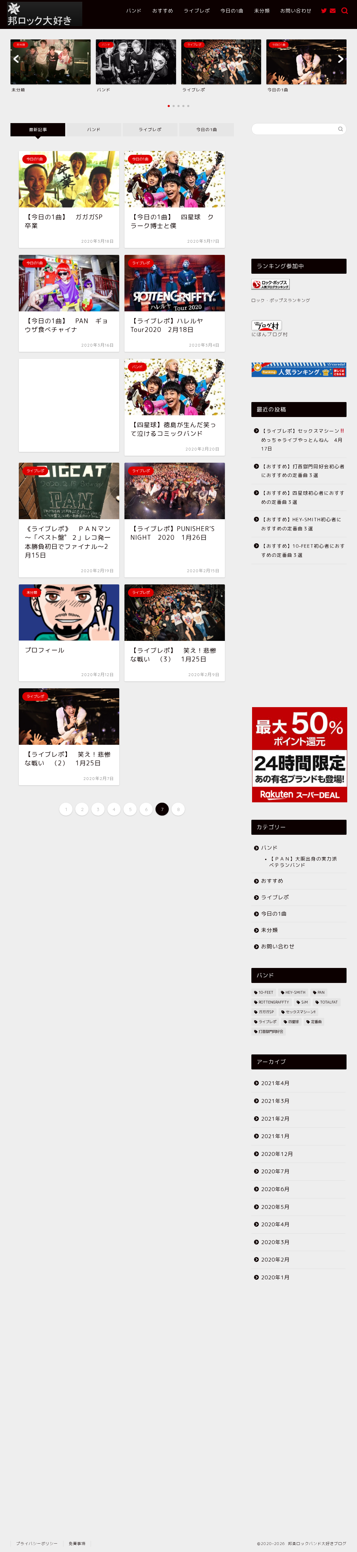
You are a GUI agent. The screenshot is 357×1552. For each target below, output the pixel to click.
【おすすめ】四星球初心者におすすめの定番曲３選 (303, 497)
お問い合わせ (296, 11)
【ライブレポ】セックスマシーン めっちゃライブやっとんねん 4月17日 (303, 439)
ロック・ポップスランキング (280, 300)
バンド (134, 11)
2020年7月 (275, 1171)
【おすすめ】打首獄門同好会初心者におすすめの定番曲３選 (303, 471)
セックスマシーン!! (301, 1011)
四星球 (293, 1021)
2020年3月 (275, 1242)
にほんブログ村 (269, 334)
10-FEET (266, 992)
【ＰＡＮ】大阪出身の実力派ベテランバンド (303, 861)
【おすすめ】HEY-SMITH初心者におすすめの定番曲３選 (301, 524)
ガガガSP (266, 1011)
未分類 (262, 11)
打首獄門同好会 (271, 1031)
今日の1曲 (232, 11)
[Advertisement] (69, 405)
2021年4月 (275, 1083)
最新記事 (38, 130)
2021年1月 (275, 1136)
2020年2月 (275, 1259)
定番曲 (316, 1021)
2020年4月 (275, 1224)
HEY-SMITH (295, 992)
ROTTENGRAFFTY (274, 1002)
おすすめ (162, 11)
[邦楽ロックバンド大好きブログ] (44, 25)
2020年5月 (275, 1207)
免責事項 (77, 1543)
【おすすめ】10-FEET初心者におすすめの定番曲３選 (303, 550)
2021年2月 (275, 1118)
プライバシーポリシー (37, 1543)
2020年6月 (275, 1189)
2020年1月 (275, 1277)
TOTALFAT (329, 1002)
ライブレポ (197, 11)
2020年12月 (277, 1154)
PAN (321, 992)
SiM (304, 1002)
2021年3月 (275, 1101)
